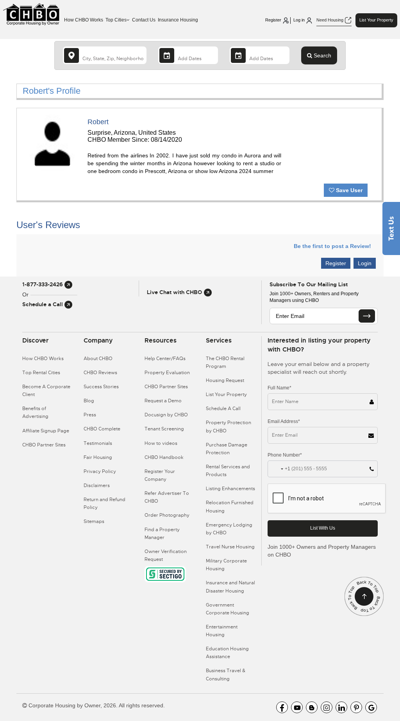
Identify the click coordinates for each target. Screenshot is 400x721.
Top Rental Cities (41, 372)
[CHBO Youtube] (297, 707)
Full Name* (279, 388)
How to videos (161, 443)
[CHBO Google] (371, 707)
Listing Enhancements (230, 488)
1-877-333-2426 (43, 284)
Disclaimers (97, 485)
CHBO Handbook (164, 457)
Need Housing (330, 20)
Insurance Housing (178, 20)
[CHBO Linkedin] (341, 707)
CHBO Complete (102, 429)
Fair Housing (98, 457)
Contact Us (143, 20)
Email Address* (284, 421)
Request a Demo (163, 401)
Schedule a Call (43, 304)
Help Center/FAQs (165, 358)
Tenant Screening (164, 429)
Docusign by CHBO (166, 415)
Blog (89, 401)
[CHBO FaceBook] (282, 707)
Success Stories (101, 387)
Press (90, 415)
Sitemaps (94, 521)
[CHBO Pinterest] (356, 707)
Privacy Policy (100, 471)
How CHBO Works (83, 20)
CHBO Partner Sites (44, 445)
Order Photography (167, 515)
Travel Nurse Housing (230, 547)
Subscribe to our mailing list (309, 284)
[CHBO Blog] (312, 707)
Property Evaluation (167, 372)
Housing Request (225, 380)
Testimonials (98, 443)
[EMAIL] (367, 316)
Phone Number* (285, 455)
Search (321, 55)
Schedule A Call (223, 408)
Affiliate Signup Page (45, 431)
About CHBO (98, 358)
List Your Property (376, 20)
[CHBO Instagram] (326, 707)
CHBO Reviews (100, 372)
